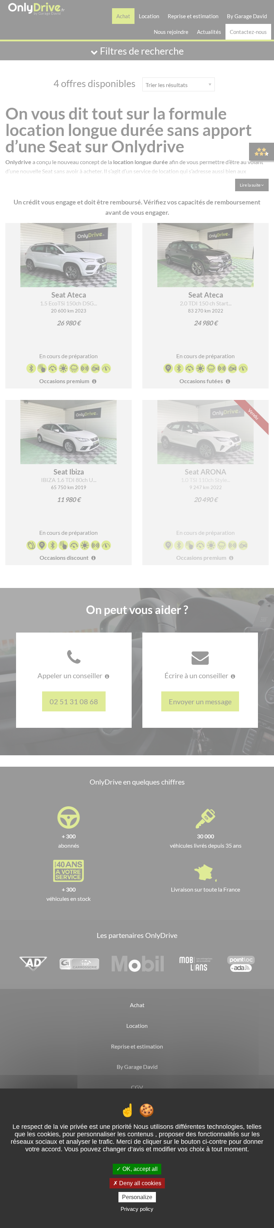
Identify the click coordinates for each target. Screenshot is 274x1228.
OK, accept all (139, 1169)
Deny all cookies (139, 1183)
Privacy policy (137, 1209)
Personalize (137, 1197)
